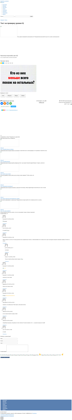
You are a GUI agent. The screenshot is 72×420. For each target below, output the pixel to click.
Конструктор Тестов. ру (13, 110)
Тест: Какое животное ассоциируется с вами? (10, 198)
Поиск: (1, 16)
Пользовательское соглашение (7, 416)
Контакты (35, 413)
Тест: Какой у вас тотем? (5, 173)
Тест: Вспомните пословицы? (6, 186)
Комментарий (3, 351)
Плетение (5, 10)
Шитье (4, 14)
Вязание (4, 6)
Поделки (4, 11)
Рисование (5, 12)
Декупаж (5, 7)
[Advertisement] (27, 45)
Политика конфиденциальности (7, 414)
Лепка (4, 8)
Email (1, 340)
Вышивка (5, 4)
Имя (1, 338)
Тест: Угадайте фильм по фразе (7, 149)
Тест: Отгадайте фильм (5, 161)
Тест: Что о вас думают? (5, 210)
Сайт (1, 343)
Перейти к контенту (4, 1)
